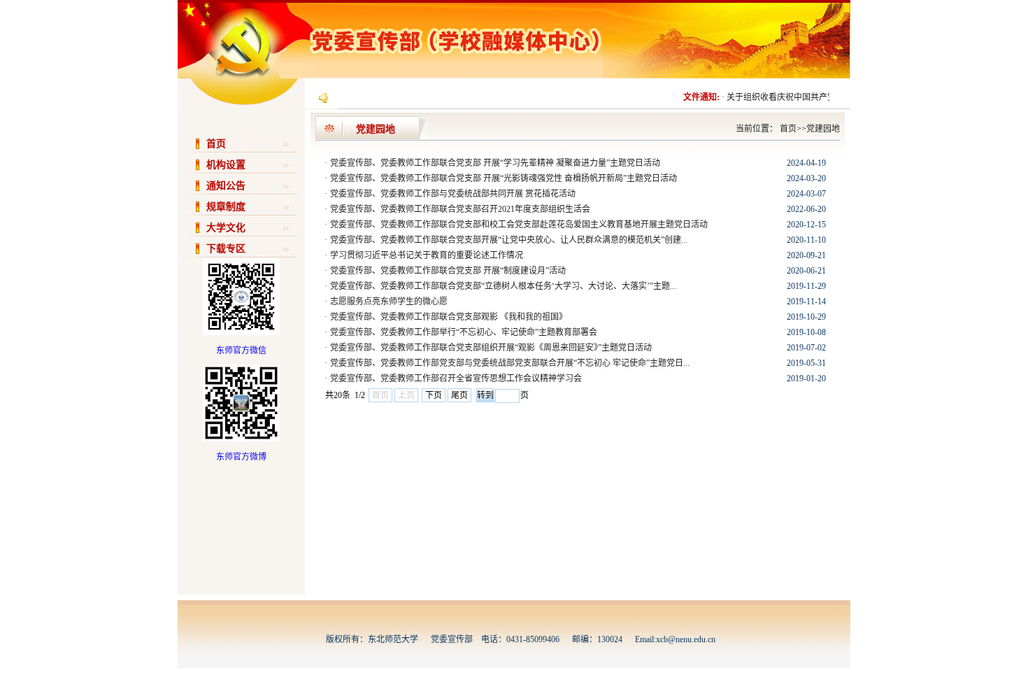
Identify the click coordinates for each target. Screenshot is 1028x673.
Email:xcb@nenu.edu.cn (675, 639)
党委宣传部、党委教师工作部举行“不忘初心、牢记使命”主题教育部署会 (463, 332)
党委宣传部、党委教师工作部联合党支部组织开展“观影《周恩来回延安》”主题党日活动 (491, 348)
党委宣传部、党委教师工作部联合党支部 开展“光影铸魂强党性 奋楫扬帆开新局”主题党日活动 (503, 178)
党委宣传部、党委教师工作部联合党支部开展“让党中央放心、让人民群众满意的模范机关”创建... (508, 240)
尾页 (459, 395)
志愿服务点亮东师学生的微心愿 (389, 301)
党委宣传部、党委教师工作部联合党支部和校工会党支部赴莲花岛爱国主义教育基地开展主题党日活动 (519, 224)
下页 (433, 395)
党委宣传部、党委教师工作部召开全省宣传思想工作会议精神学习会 (456, 378)
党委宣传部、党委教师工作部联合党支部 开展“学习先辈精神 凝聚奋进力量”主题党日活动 (495, 163)
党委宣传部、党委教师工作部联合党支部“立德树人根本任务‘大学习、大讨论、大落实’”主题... (503, 286)
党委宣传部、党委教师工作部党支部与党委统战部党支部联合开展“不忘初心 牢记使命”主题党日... (510, 363)
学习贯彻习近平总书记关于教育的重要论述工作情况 (426, 255)
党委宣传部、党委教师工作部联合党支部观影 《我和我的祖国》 (448, 317)
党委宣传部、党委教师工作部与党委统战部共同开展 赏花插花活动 (453, 194)
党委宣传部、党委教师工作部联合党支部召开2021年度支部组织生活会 (460, 209)
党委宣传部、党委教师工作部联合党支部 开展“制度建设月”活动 (448, 271)
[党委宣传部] (390, 75)
